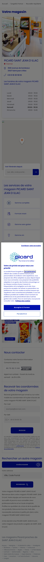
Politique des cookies (22, 301)
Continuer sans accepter (31, 246)
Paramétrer (22, 314)
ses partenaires (30, 272)
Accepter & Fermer (22, 307)
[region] (22, 281)
